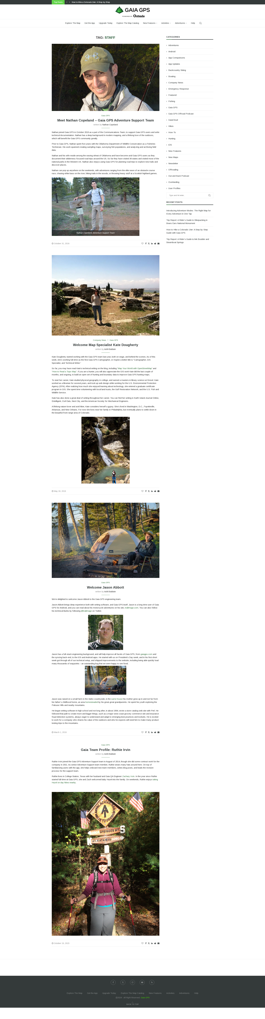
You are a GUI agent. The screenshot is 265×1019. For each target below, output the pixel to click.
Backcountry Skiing (177, 70)
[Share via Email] (158, 243)
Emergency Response (178, 89)
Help (193, 23)
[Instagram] (132, 982)
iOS (170, 145)
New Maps (173, 157)
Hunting (171, 138)
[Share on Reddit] (155, 243)
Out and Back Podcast (178, 176)
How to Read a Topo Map (64, 371)
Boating (171, 76)
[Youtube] (142, 982)
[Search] (200, 23)
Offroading (173, 169)
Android (171, 51)
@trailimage (86, 611)
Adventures (180, 23)
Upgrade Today (105, 23)
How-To (172, 132)
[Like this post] (142, 243)
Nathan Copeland (110, 125)
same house (117, 699)
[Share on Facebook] (145, 243)
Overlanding (173, 182)
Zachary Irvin (128, 776)
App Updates (174, 64)
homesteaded (91, 702)
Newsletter (173, 163)
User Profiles (174, 188)
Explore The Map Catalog (128, 23)
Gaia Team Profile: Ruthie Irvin (105, 750)
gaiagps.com (146, 654)
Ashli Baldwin (110, 349)
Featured (172, 95)
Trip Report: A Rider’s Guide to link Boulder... (91, 2)
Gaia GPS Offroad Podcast (181, 113)
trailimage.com (131, 608)
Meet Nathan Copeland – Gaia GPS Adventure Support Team (105, 120)
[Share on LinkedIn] (152, 243)
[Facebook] (113, 982)
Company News (175, 82)
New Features (149, 23)
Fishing (171, 101)
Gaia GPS (172, 107)
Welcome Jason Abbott (105, 587)
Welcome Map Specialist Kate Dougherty (105, 345)
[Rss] (151, 982)
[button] (67, 2)
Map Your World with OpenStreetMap (135, 368)
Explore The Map (72, 23)
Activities (165, 23)
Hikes (170, 126)
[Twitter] (122, 982)
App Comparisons (176, 58)
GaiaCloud (173, 120)
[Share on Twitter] (149, 243)
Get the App (89, 23)
